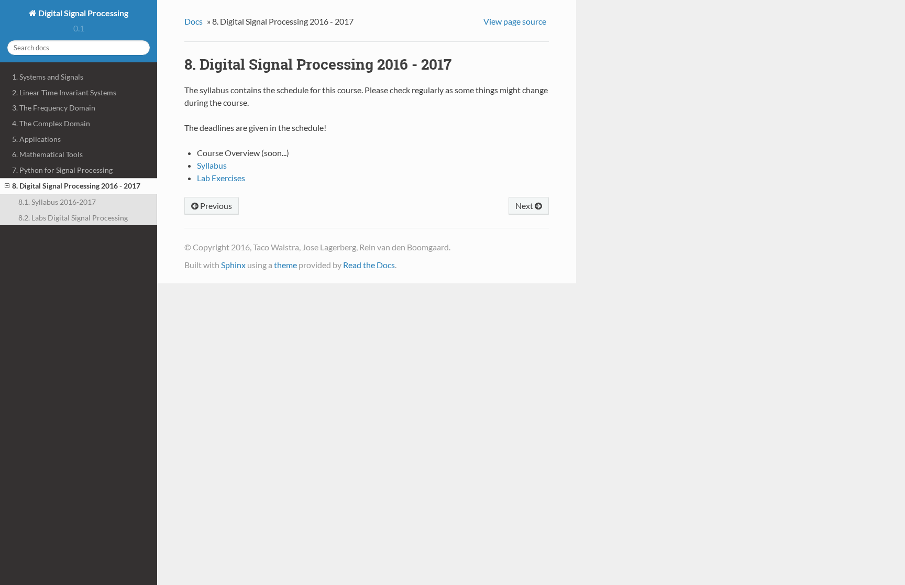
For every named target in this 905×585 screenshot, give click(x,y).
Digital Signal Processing (82, 13)
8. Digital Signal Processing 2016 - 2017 (76, 185)
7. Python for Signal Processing (62, 169)
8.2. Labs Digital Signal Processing (73, 217)
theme (285, 265)
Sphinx (233, 265)
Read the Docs (369, 265)
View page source (514, 21)
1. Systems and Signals (47, 76)
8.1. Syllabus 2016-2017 (57, 201)
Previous (215, 206)
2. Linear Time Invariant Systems (64, 92)
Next (525, 206)
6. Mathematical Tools (47, 154)
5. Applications (36, 139)
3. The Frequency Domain (53, 107)
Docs (193, 21)
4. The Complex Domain (51, 123)
